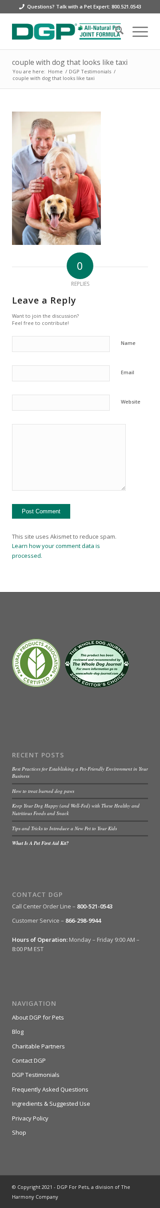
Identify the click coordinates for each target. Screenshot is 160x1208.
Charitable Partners (38, 1046)
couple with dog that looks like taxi (70, 62)
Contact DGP (29, 1060)
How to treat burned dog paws (43, 791)
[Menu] (136, 31)
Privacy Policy (30, 1118)
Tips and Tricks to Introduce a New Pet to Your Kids (64, 828)
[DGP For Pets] (66, 31)
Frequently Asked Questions (50, 1089)
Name (128, 343)
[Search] (115, 31)
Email (127, 372)
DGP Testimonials (36, 1075)
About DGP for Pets (38, 1017)
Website (130, 401)
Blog (18, 1032)
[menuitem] (115, 31)
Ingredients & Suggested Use (51, 1104)
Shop (19, 1132)
